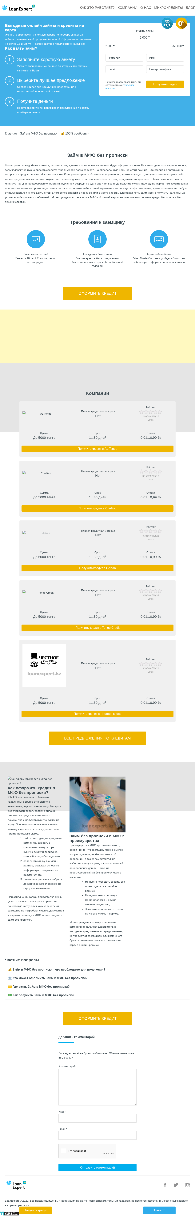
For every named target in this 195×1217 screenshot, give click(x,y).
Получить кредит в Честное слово (97, 713)
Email (62, 1128)
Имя (62, 1111)
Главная (11, 133)
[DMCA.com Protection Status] (9, 1214)
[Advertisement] (97, 336)
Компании (127, 8)
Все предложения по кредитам (97, 738)
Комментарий (67, 1066)
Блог (190, 8)
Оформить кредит (97, 293)
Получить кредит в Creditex (97, 508)
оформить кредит (129, 165)
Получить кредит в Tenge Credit (97, 627)
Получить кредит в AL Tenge (97, 448)
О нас (145, 8)
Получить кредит (165, 84)
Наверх (159, 1210)
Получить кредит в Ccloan (97, 568)
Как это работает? (97, 8)
